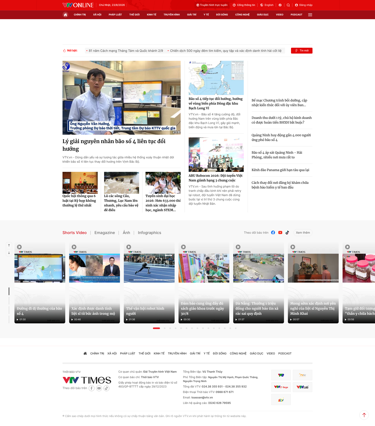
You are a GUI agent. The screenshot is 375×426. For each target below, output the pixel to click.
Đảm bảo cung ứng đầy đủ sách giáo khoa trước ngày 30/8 (202, 308)
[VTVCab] (302, 387)
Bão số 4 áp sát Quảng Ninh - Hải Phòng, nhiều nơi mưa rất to (277, 155)
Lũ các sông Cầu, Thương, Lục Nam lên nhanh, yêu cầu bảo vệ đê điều (121, 203)
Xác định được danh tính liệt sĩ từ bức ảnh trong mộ (93, 311)
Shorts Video (74, 232)
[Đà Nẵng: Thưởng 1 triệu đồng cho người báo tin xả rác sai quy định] (258, 282)
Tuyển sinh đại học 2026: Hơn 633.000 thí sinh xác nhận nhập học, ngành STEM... (163, 203)
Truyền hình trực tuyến (214, 5)
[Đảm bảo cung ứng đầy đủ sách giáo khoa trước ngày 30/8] (204, 282)
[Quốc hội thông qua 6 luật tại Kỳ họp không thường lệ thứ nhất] (80, 183)
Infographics (149, 232)
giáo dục (263, 14)
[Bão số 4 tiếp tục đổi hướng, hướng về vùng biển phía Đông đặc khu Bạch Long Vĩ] (216, 78)
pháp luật (115, 14)
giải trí (191, 14)
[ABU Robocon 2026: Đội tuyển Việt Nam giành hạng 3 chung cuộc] (216, 154)
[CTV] (281, 387)
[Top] (364, 415)
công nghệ (242, 14)
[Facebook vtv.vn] (281, 5)
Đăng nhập (305, 5)
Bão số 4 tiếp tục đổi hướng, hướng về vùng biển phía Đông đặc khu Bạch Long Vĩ (216, 103)
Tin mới (304, 50)
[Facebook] (273, 232)
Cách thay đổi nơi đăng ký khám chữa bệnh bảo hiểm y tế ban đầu (280, 185)
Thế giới (134, 14)
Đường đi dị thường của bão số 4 (39, 311)
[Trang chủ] (65, 15)
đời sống (222, 14)
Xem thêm (303, 232)
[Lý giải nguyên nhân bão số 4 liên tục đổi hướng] (121, 98)
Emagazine (105, 232)
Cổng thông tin (246, 5)
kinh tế (151, 14)
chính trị (80, 14)
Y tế (206, 14)
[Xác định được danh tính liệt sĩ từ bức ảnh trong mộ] (94, 282)
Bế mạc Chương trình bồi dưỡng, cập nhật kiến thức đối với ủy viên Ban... (279, 103)
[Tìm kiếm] (289, 5)
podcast (296, 14)
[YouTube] (280, 232)
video (279, 14)
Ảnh (126, 232)
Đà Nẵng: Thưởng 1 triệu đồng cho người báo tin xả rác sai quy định (257, 308)
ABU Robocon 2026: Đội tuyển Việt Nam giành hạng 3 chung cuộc (216, 178)
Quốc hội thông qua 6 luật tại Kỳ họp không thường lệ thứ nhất (79, 200)
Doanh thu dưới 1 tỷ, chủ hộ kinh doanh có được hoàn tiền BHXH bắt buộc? (282, 120)
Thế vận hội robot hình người (145, 311)
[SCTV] (281, 399)
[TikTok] (287, 232)
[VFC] (281, 375)
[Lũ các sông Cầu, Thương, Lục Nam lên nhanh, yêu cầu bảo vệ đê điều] (121, 183)
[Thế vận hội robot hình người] (149, 282)
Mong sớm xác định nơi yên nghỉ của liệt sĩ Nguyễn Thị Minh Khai (313, 308)
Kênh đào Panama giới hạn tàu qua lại (280, 170)
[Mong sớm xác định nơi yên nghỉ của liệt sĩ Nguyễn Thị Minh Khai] (313, 282)
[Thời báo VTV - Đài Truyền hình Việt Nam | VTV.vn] (77, 5)
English (269, 5)
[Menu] (310, 14)
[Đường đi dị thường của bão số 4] (39, 282)
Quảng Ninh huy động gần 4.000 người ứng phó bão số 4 (281, 137)
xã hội (97, 14)
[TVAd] (302, 375)
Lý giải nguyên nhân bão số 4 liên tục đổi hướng (113, 145)
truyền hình (172, 14)
